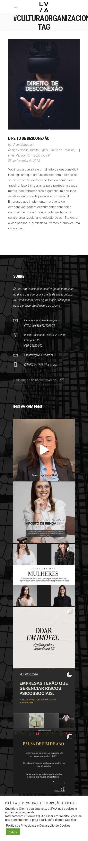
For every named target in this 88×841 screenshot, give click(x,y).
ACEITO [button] (13, 831)
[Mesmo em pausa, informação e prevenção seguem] (44, 763)
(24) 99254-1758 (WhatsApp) (40, 364)
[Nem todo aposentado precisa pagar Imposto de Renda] (44, 512)
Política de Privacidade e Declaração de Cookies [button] (38, 825)
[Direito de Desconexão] (44, 84)
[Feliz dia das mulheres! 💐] (44, 575)
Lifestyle (13, 155)
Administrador (23, 145)
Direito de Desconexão (28, 138)
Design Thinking (18, 150)
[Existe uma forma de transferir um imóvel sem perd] (44, 637)
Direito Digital (39, 150)
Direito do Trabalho (62, 150)
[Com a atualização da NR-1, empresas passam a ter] (44, 700)
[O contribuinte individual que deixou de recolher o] (44, 450)
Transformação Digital (35, 155)
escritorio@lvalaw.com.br (38, 355)
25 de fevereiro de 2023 (24, 161)
